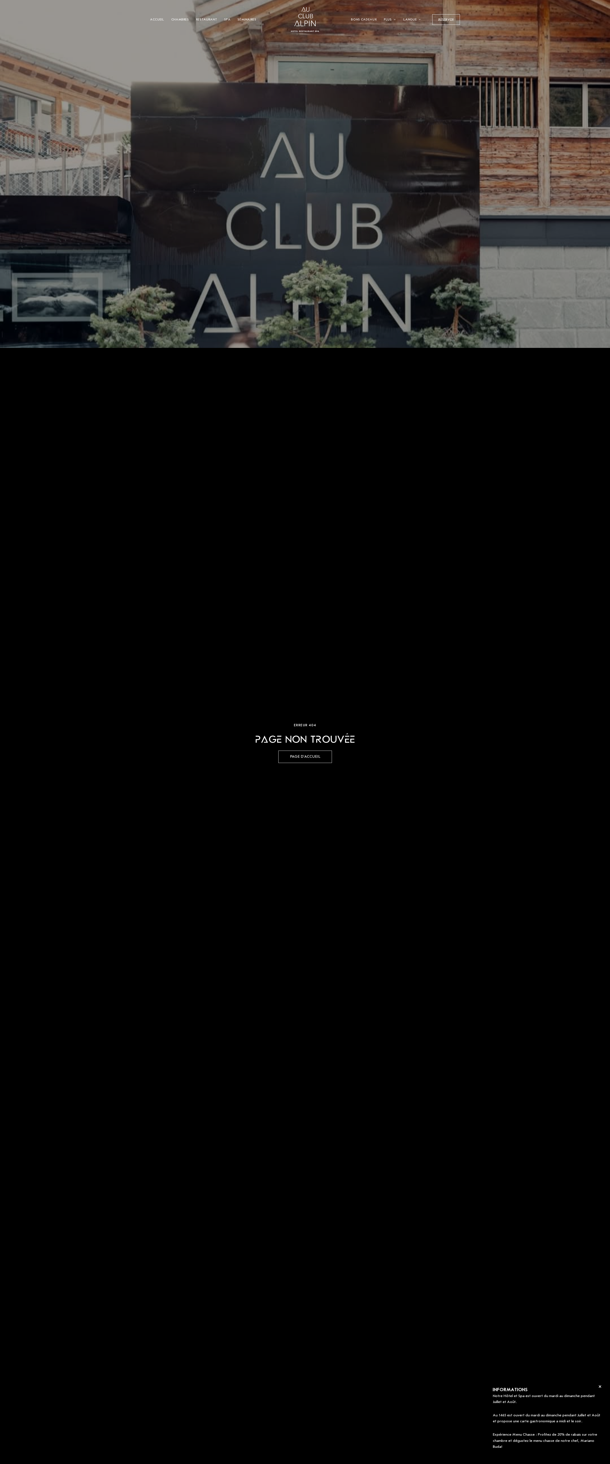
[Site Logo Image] (305, 19)
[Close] (600, 1386)
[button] (446, 19)
